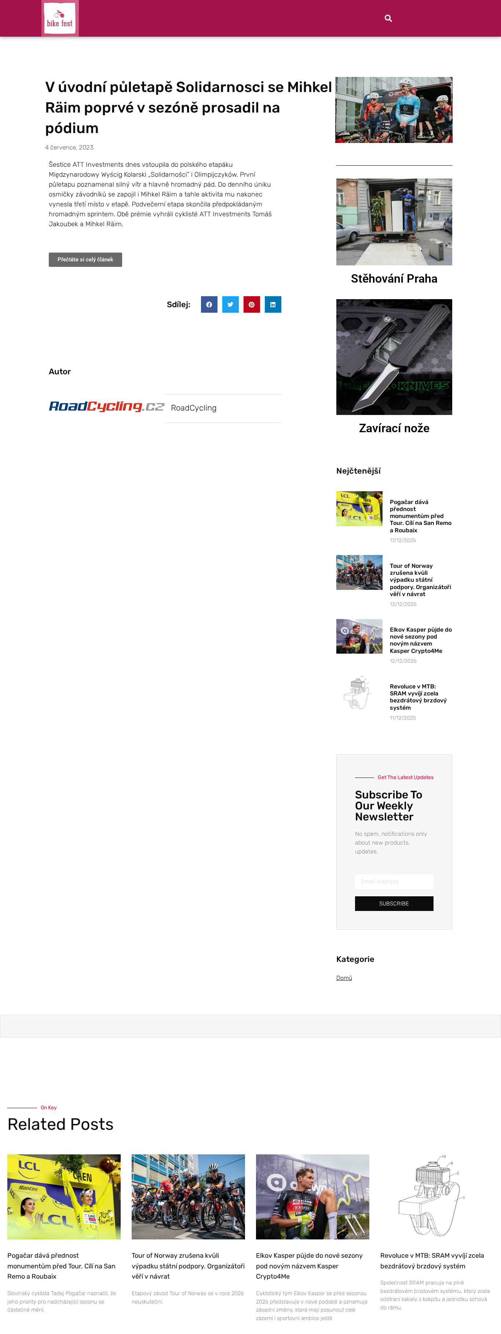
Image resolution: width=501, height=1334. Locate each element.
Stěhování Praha (394, 279)
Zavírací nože (394, 428)
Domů (344, 977)
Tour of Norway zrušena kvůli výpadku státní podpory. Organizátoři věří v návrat (420, 580)
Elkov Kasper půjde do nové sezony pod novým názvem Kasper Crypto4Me (421, 640)
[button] (388, 18)
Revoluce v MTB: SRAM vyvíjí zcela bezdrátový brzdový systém (418, 697)
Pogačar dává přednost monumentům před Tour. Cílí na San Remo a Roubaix (420, 516)
